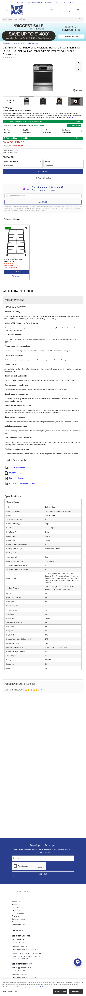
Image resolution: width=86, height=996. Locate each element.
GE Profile (14, 150)
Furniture (15, 896)
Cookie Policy (40, 987)
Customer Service (18, 919)
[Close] (82, 982)
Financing (15, 916)
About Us (15, 922)
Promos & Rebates (19, 913)
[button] (6, 10)
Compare (17, 276)
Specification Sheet (17, 468)
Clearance (15, 910)
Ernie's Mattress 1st (22, 963)
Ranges (22, 43)
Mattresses (16, 899)
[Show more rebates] (82, 131)
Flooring (15, 905)
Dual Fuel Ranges (32, 43)
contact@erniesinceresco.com (28, 949)
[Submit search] (80, 19)
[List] (51, 10)
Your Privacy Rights (10, 991)
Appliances (6, 43)
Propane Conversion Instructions (22, 483)
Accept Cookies (60, 991)
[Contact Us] (69, 10)
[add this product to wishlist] (78, 69)
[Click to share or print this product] (78, 63)
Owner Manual (15, 473)
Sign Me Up (43, 874)
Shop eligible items (74, 125)
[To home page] (17, 10)
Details (78, 121)
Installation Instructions (18, 478)
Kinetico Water (17, 907)
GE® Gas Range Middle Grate (13, 259)
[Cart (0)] (78, 10)
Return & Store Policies (20, 925)
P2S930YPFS (12, 152)
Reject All (75, 991)
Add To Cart (43, 172)
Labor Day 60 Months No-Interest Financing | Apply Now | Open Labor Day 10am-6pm (43, 2)
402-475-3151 (22, 975)
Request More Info (44, 178)
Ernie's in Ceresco (21, 935)
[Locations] (60, 10)
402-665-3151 (22, 947)
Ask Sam (43, 202)
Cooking (14, 43)
